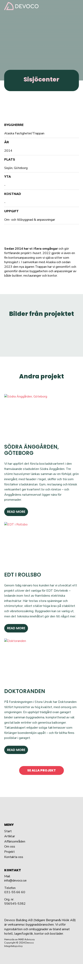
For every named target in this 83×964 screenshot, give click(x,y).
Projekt (9, 852)
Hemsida (9, 939)
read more (16, 511)
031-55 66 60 (14, 892)
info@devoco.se (15, 880)
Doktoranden (24, 691)
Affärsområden (14, 841)
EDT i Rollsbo (22, 574)
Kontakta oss (13, 857)
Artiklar (9, 836)
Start (8, 831)
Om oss (9, 846)
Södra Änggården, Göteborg (31, 450)
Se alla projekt (41, 770)
